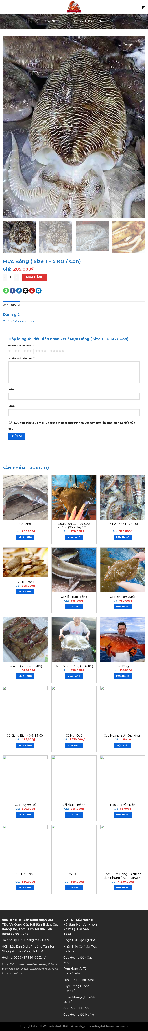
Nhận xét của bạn (21, 358)
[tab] (11, 305)
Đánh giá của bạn (21, 345)
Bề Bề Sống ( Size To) (122, 524)
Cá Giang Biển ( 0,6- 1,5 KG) (25, 735)
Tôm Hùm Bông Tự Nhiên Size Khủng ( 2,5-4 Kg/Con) (123, 876)
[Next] (138, 127)
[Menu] (5, 7)
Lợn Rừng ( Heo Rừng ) (80, 980)
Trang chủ (55, 21)
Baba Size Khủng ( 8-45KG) (74, 666)
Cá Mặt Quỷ (74, 735)
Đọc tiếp (123, 745)
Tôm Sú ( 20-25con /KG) (25, 666)
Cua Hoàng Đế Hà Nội (79, 1014)
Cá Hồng (122, 666)
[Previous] (10, 127)
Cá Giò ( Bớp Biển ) (74, 597)
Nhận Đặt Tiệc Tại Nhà (79, 940)
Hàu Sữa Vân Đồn (122, 805)
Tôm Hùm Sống (25, 874)
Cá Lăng (25, 524)
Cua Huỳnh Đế (25, 805)
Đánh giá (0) (11, 305)
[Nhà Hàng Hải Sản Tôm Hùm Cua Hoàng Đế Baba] (74, 7)
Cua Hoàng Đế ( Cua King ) (123, 735)
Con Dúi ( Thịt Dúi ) (77, 1008)
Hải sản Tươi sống (86, 21)
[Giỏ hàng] (143, 7)
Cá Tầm (74, 874)
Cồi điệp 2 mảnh (74, 805)
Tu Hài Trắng (25, 582)
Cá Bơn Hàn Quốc (122, 597)
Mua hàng (34, 277)
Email (12, 406)
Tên (11, 389)
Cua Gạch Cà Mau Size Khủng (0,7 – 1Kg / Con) (73, 525)
